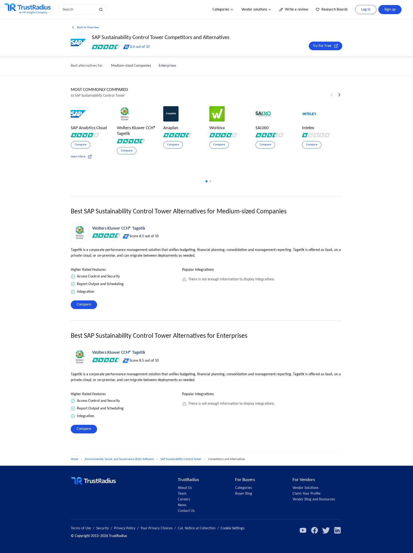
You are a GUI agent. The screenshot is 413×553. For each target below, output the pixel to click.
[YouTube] (303, 530)
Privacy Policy (124, 528)
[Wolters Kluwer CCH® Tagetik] (79, 232)
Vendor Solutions (305, 488)
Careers (184, 499)
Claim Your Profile (307, 494)
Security (102, 528)
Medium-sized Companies (131, 66)
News (182, 505)
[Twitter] (326, 530)
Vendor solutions (254, 9)
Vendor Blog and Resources (314, 499)
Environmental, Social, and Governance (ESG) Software (119, 459)
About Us (185, 488)
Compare (84, 304)
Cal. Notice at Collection (196, 528)
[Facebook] (314, 530)
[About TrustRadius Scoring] (126, 236)
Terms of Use (81, 528)
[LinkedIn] (337, 530)
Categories (220, 9)
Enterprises (167, 66)
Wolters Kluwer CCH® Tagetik (118, 228)
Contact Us (186, 511)
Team (182, 494)
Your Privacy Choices (157, 528)
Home (74, 459)
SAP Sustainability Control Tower (180, 459)
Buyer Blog (243, 494)
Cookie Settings (232, 528)
